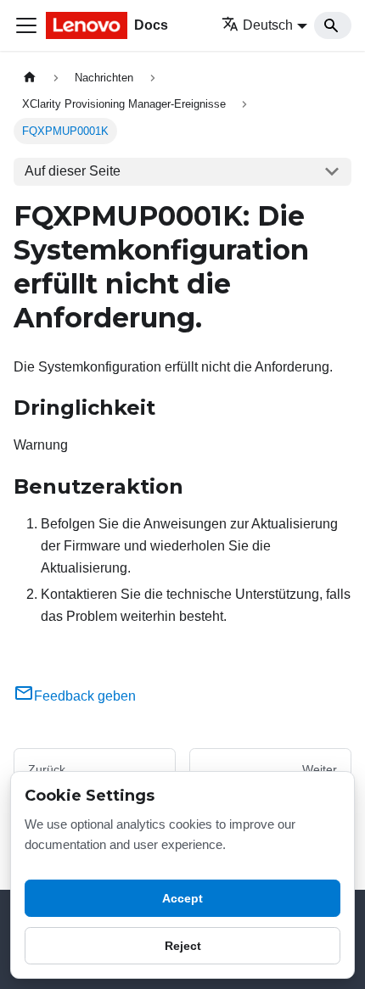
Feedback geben (85, 696)
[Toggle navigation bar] (26, 25)
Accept (182, 898)
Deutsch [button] (268, 25)
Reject (183, 946)
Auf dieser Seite (73, 171)
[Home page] (30, 77)
